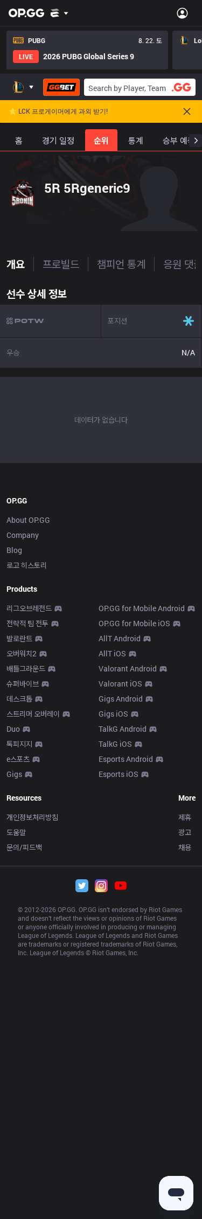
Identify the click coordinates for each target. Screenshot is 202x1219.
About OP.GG (28, 520)
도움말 (16, 832)
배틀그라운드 (25, 668)
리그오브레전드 (29, 608)
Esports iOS (118, 774)
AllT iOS (112, 653)
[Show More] (59, 13)
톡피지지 (19, 744)
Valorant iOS (120, 683)
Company (22, 535)
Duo (13, 729)
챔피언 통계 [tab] (121, 264)
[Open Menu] (182, 13)
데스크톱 (19, 698)
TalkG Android (123, 729)
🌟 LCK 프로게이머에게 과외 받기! (58, 111)
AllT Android (120, 638)
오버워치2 (21, 653)
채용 (184, 847)
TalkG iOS (115, 744)
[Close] (186, 111)
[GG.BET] (61, 87)
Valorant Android (128, 668)
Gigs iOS (113, 714)
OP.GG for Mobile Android (142, 608)
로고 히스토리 (26, 565)
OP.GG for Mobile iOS (134, 623)
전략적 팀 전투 (27, 623)
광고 (184, 832)
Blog (14, 550)
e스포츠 (18, 759)
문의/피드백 (24, 847)
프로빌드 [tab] (61, 264)
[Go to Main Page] (26, 13)
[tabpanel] (101, 372)
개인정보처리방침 (32, 817)
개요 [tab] (15, 264)
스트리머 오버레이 (33, 714)
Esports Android (126, 759)
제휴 (184, 817)
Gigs (14, 774)
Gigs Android (121, 698)
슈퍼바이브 (22, 683)
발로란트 (19, 638)
